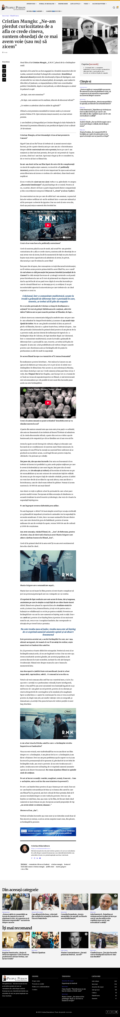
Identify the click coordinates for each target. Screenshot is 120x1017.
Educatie (82, 107)
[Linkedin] (4, 75)
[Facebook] (4, 66)
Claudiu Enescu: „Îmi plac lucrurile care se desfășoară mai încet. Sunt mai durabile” (103, 955)
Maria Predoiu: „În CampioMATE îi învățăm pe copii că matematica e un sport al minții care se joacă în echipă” (94, 134)
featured (67, 864)
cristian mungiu (56, 864)
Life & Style (64, 950)
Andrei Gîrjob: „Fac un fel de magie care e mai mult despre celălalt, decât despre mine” (95, 124)
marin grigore (61, 867)
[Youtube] (40, 858)
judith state (50, 867)
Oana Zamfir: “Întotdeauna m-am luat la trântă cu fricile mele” (74, 990)
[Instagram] (34, 858)
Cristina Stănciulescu (40, 846)
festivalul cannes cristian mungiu (32, 867)
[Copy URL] (4, 80)
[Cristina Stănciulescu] (24, 851)
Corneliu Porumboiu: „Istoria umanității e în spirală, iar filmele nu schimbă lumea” (96, 103)
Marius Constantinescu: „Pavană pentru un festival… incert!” (73, 954)
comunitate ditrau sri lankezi (39, 864)
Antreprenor (83, 87)
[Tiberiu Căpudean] (45, 940)
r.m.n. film (24, 869)
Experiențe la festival (69, 983)
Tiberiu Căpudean (38, 953)
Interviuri (5, 15)
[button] (114, 7)
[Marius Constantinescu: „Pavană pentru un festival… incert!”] (74, 940)
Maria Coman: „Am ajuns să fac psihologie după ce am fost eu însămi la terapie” (73, 998)
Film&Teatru (14, 15)
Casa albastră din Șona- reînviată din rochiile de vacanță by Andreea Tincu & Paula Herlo (45, 916)
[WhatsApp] (4, 71)
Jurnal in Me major (37, 912)
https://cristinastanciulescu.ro (40, 848)
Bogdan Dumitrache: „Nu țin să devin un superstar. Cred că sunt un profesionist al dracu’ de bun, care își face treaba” (15, 956)
